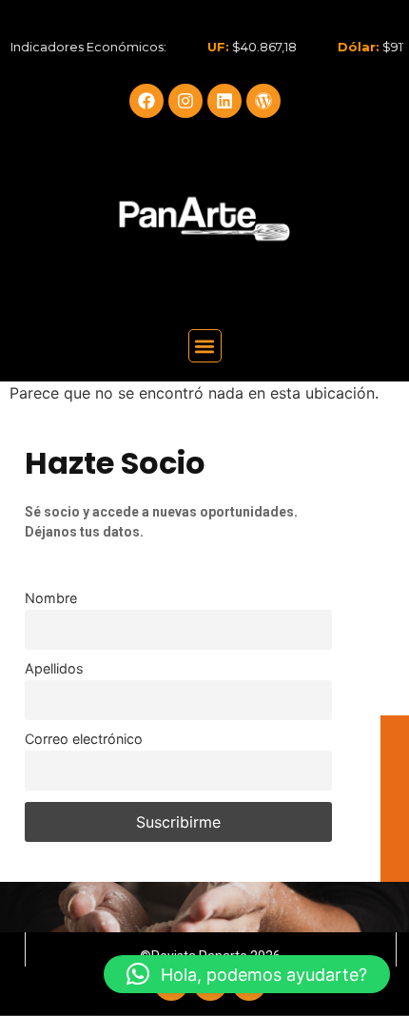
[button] (205, 345)
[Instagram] (185, 101)
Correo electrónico (84, 739)
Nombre (51, 598)
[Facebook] (146, 101)
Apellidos (54, 668)
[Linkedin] (224, 101)
